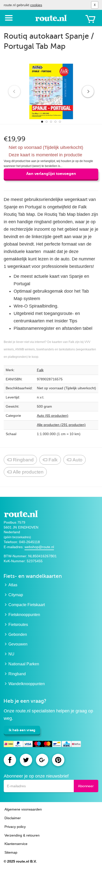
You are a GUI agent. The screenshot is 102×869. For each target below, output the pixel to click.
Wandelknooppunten (26, 684)
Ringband (23, 459)
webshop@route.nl (39, 547)
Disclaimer (12, 818)
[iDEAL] (8, 744)
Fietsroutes (18, 624)
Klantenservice (15, 844)
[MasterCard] (47, 744)
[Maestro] (37, 744)
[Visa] (28, 744)
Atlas (12, 585)
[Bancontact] (57, 744)
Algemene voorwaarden (23, 809)
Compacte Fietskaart (26, 605)
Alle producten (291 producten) (61, 425)
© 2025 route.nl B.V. (20, 861)
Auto (77, 459)
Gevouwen (17, 644)
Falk (40, 370)
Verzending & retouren (22, 835)
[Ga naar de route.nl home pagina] (51, 20)
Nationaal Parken (23, 664)
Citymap (15, 595)
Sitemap (10, 852)
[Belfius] (76, 744)
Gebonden (17, 634)
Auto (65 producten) (52, 416)
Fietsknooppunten (24, 615)
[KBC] (66, 744)
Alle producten (28, 472)
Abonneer (86, 786)
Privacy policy (15, 827)
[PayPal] (18, 744)
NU (11, 654)
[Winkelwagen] (90, 19)
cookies (36, 5)
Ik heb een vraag (22, 730)
